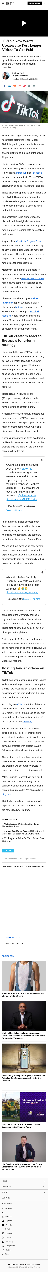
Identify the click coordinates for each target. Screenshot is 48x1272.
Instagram (21, 173)
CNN (19, 704)
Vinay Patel (19, 73)
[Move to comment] (34, 86)
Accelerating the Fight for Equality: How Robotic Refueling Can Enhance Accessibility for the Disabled (23, 1078)
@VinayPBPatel (21, 75)
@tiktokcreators (27, 495)
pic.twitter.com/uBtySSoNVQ (22, 592)
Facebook (37, 173)
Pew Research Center (32, 278)
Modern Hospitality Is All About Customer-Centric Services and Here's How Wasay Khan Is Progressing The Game (23, 1035)
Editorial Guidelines (35, 866)
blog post (6, 794)
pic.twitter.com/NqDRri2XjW (21, 499)
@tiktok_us (25, 468)
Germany (27, 721)
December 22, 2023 (14, 510)
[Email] (29, 86)
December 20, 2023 (31, 599)
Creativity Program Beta (28, 241)
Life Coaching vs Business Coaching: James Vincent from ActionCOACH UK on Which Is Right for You (22, 1166)
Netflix (18, 307)
